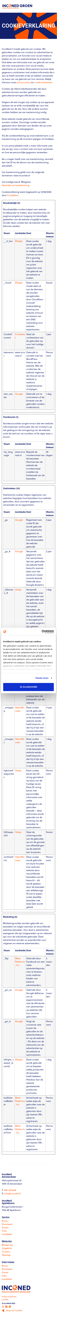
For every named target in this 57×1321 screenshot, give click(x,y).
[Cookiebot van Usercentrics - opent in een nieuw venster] (42, 631)
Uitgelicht (7, 1248)
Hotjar (18, 589)
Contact (6, 1251)
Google (19, 393)
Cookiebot (12, 195)
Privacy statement (9, 1296)
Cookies (5, 1299)
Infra (4, 1230)
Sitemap (6, 1254)
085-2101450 (10, 1190)
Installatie (7, 1234)
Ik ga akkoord (28, 687)
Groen (5, 1227)
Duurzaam (7, 1224)
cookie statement (43, 82)
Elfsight (19, 241)
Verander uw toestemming (15, 185)
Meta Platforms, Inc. (20, 962)
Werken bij (7, 1244)
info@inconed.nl (12, 1193)
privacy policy (24, 82)
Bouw (5, 1220)
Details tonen (42, 678)
